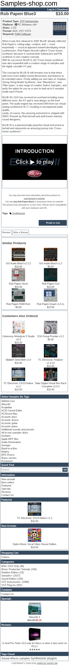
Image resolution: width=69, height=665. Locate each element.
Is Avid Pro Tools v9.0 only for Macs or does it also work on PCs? (34, 645)
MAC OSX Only (10, 566)
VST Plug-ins (8, 585)
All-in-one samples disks (14, 432)
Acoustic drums (10, 420)
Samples (6, 575)
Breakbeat (7, 461)
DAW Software (23, 34)
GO (65, 469)
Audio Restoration (11, 442)
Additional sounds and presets (17, 429)
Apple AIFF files (9, 439)
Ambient (5, 435)
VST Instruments (29, 21)
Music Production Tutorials (15, 569)
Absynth (5, 404)
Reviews (6, 491)
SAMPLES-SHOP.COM (47, 663)
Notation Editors (10, 572)
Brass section (8, 457)
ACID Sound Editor (11, 410)
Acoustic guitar (9, 423)
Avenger (6, 445)
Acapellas (6, 407)
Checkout (62, 9)
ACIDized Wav (9, 413)
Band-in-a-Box (9, 448)
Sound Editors (9, 578)
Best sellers (7, 482)
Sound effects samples (15, 658)
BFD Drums (8, 454)
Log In (51, 9)
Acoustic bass (9, 416)
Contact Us (7, 495)
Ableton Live (8, 401)
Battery (5, 451)
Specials (6, 488)
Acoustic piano (9, 426)
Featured (6, 485)
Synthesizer (18, 213)
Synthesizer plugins (44, 658)
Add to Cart (54, 223)
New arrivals (8, 479)
